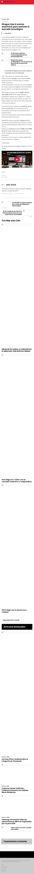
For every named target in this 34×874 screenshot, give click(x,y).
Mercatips (4, 867)
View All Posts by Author (7, 193)
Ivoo (3, 177)
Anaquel (3, 175)
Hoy (3, 865)
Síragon (6, 177)
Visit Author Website (19, 193)
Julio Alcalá (8, 33)
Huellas (4, 871)
